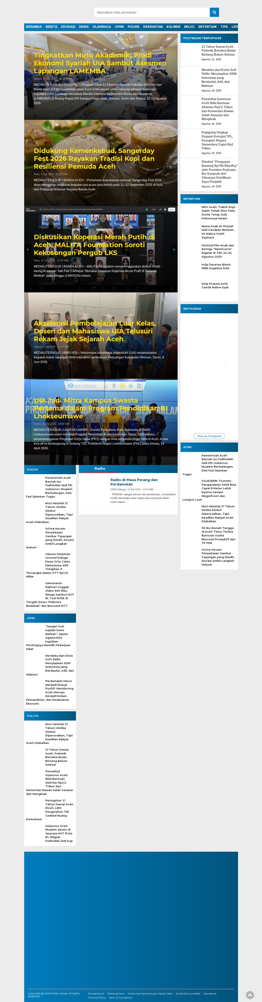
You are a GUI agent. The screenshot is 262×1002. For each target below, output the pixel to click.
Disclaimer (210, 993)
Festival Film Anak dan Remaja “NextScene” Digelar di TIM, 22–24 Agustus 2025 (218, 251)
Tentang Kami (115, 993)
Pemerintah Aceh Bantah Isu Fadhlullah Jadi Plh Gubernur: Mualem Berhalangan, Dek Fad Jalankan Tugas (49, 487)
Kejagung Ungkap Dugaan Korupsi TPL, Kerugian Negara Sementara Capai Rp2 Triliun (217, 140)
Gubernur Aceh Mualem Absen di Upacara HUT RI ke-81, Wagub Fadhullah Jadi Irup (59, 833)
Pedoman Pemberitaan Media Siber (150, 993)
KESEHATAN (153, 27)
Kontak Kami (96, 993)
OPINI (119, 27)
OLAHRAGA (102, 27)
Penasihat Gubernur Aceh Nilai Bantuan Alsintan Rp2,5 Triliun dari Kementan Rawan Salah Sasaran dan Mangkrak (49, 783)
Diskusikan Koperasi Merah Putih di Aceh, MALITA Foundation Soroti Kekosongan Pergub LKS (94, 245)
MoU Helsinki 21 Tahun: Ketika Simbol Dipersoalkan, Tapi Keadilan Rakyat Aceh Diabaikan (49, 513)
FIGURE (133, 27)
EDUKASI (68, 27)
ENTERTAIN (207, 27)
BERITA (51, 27)
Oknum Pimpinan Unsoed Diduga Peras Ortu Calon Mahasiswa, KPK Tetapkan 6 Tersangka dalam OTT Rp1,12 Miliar (48, 565)
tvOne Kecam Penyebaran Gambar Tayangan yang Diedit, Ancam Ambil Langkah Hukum (50, 538)
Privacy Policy (96, 997)
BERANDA (34, 27)
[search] (214, 12)
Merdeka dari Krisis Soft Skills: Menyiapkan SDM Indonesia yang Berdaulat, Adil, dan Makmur (50, 665)
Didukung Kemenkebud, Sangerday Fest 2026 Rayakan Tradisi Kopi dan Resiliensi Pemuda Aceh (94, 158)
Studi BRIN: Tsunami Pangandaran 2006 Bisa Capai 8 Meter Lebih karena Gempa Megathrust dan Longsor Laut (209, 490)
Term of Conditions (120, 997)
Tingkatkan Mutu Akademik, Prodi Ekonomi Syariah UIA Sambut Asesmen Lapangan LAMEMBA (100, 63)
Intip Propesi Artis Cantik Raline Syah (215, 285)
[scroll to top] (250, 996)
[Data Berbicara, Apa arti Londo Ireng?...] (216, 326)
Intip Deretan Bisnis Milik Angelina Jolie (216, 266)
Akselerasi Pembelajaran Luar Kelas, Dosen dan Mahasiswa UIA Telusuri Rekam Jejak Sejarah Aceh (95, 331)
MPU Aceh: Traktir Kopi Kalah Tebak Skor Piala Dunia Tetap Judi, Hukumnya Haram (218, 212)
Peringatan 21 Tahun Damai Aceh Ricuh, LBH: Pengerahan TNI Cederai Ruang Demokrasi (49, 810)
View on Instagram (209, 436)
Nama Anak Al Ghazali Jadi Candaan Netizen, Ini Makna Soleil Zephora (218, 231)
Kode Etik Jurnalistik (188, 993)
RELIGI (189, 27)
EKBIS (84, 27)
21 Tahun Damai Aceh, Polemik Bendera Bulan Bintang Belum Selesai (56, 757)
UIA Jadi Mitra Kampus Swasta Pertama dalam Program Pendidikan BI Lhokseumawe (100, 408)
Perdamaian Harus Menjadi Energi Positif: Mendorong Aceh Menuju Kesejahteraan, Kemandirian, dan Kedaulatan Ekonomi (49, 692)
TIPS (224, 27)
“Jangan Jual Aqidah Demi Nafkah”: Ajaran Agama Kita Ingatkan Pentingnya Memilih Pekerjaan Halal (48, 638)
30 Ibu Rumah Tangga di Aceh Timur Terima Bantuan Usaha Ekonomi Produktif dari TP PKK (218, 535)
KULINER (173, 27)
